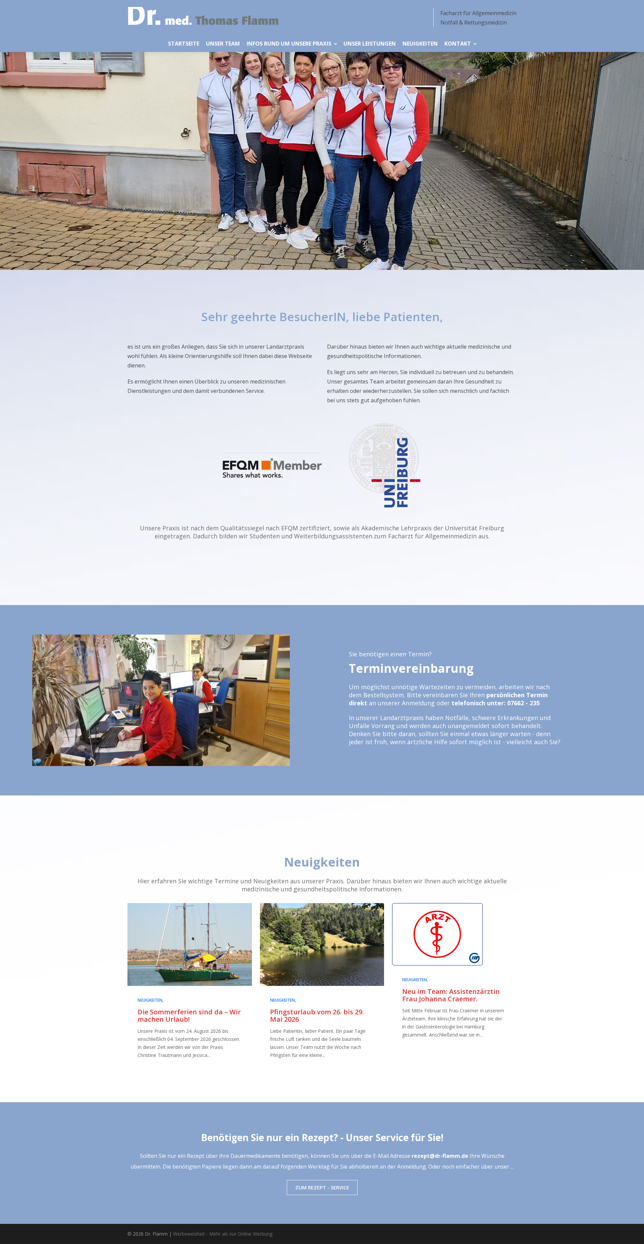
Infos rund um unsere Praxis (289, 43)
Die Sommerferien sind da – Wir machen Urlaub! (189, 1015)
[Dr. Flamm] (202, 16)
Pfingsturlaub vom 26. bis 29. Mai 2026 (317, 1015)
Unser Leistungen (369, 43)
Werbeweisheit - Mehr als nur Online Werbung (222, 1234)
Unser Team (223, 43)
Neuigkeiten (420, 43)
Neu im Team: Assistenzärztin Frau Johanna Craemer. (451, 995)
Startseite (183, 43)
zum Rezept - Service (322, 1187)
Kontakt (457, 43)
